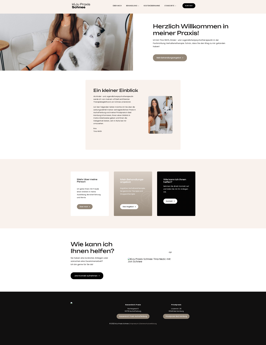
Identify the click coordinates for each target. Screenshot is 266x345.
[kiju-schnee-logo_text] (81, 3)
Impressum (134, 324)
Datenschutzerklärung (148, 324)
